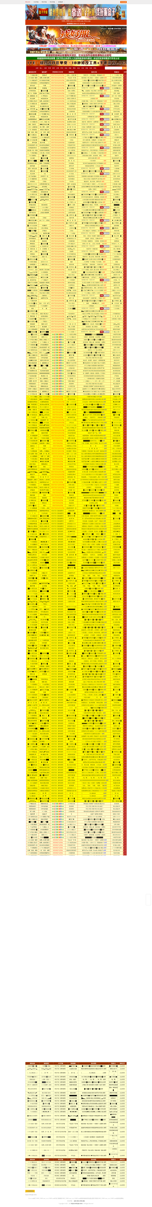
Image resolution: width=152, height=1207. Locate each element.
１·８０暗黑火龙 (32, 1181)
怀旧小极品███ (46, 1170)
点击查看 (122, 1066)
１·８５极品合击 (32, 1162)
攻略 (83, 1201)
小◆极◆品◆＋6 (46, 1111)
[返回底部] (148, 903)
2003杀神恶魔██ (32, 1082)
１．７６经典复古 (32, 1111)
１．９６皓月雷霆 (32, 1103)
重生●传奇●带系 (32, 1089)
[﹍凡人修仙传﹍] (32, 1073)
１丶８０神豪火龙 (32, 1150)
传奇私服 (30, 1194)
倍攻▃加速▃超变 (46, 1068)
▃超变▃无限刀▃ (32, 1068)
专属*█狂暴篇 (46, 1066)
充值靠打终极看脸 (46, 1141)
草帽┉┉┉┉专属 (32, 1173)
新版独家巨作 (46, 1181)
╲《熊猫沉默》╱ (32, 1079)
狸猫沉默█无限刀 (32, 1167)
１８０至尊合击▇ (32, 1095)
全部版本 (60, 2)
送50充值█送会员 (46, 1076)
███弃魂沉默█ (32, 1137)
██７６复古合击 (32, 1170)
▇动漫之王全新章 (32, 1115)
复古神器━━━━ (46, 1165)
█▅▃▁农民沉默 (32, 1098)
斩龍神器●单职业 (32, 1106)
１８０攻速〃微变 (32, 1123)
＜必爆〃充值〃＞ (46, 1079)
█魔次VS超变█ (46, 1089)
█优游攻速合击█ (32, 1101)
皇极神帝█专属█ (32, 1066)
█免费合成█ (46, 1103)
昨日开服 (52, 2)
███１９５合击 (46, 1155)
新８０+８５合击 (46, 1162)
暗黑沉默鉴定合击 (46, 1119)
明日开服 (44, 2)
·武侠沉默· (46, 1175)
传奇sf (35, 1194)
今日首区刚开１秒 (32, 1127)
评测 (80, 1201)
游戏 (75, 1201)
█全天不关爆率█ (46, 1101)
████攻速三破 (46, 1082)
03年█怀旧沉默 (32, 1178)
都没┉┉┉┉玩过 (46, 1173)
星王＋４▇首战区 (46, 1095)
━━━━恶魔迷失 (32, 1165)
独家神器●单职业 (46, 1106)
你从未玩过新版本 (46, 1127)
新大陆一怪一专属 (32, 1141)
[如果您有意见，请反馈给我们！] (148, 899)
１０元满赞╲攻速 (46, 1085)
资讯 (78, 1201)
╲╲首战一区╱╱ (46, 1150)
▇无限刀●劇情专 (46, 1115)
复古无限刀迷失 (46, 1093)
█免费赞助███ (46, 1137)
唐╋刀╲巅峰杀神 (32, 1085)
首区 (46, 1178)
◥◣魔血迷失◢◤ (32, 1093)
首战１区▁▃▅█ (46, 1098)
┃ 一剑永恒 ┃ (32, 1175)
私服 (26, 1194)
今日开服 (36, 2)
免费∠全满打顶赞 (46, 1123)
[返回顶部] (148, 896)
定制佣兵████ (32, 1119)
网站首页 (27, 2)
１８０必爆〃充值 (32, 1131)
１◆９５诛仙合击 (32, 1155)
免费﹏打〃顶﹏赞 (46, 1131)
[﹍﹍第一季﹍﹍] (46, 1073)
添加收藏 (123, 2)
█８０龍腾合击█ (32, 1109)
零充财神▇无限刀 (32, 1076)
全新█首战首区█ (46, 1109)
